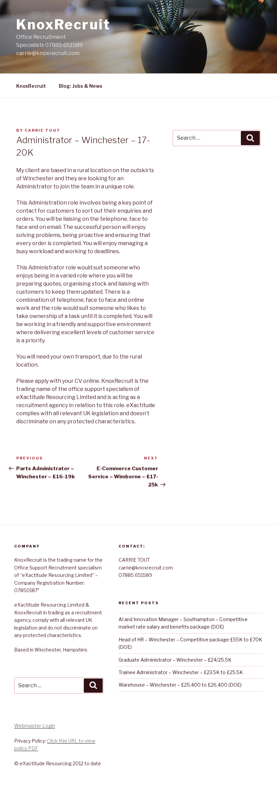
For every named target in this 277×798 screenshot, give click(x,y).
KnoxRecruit (63, 24)
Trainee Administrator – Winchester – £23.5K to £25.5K (181, 672)
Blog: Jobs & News (80, 86)
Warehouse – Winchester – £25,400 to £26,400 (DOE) (180, 685)
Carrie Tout (42, 130)
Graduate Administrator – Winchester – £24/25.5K (175, 660)
